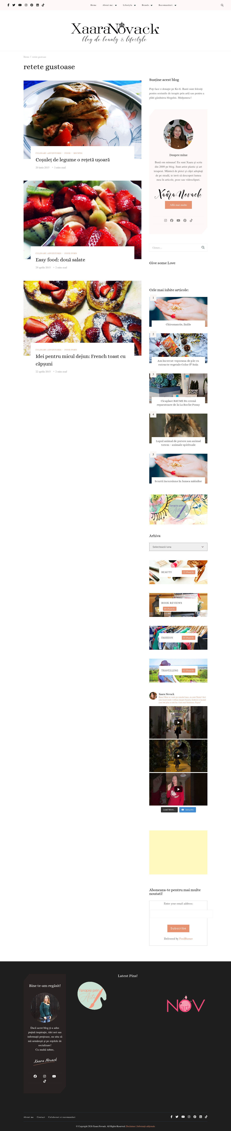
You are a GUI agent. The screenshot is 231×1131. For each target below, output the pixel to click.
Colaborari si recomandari (61, 1117)
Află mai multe (178, 205)
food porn (71, 253)
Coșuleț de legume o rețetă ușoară (73, 159)
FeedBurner (186, 938)
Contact (41, 1117)
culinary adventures (48, 153)
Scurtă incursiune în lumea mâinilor (178, 481)
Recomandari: (166, 5)
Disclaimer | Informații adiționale (140, 1126)
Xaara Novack (99, 1126)
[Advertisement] (178, 852)
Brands (145, 5)
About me (29, 1117)
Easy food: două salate (60, 259)
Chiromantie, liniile (178, 324)
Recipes (78, 153)
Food (68, 153)
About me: (108, 5)
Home (93, 5)
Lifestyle (127, 5)
